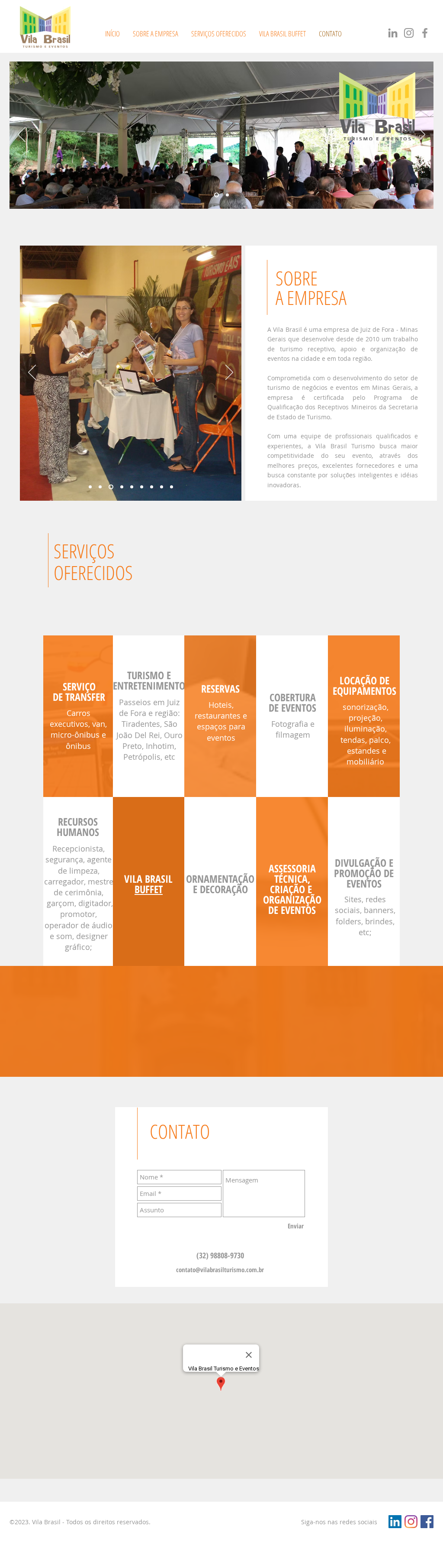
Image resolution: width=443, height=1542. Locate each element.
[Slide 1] (227, 195)
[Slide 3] (111, 487)
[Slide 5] (131, 487)
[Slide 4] (121, 487)
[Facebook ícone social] (427, 1521)
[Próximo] (421, 135)
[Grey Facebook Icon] (424, 32)
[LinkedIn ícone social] (394, 1521)
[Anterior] (22, 135)
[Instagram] (410, 1521)
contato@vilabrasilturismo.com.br (220, 1269)
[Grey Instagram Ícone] (408, 32)
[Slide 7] (151, 487)
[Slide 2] (216, 195)
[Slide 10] (171, 487)
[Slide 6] (141, 487)
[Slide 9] (161, 487)
